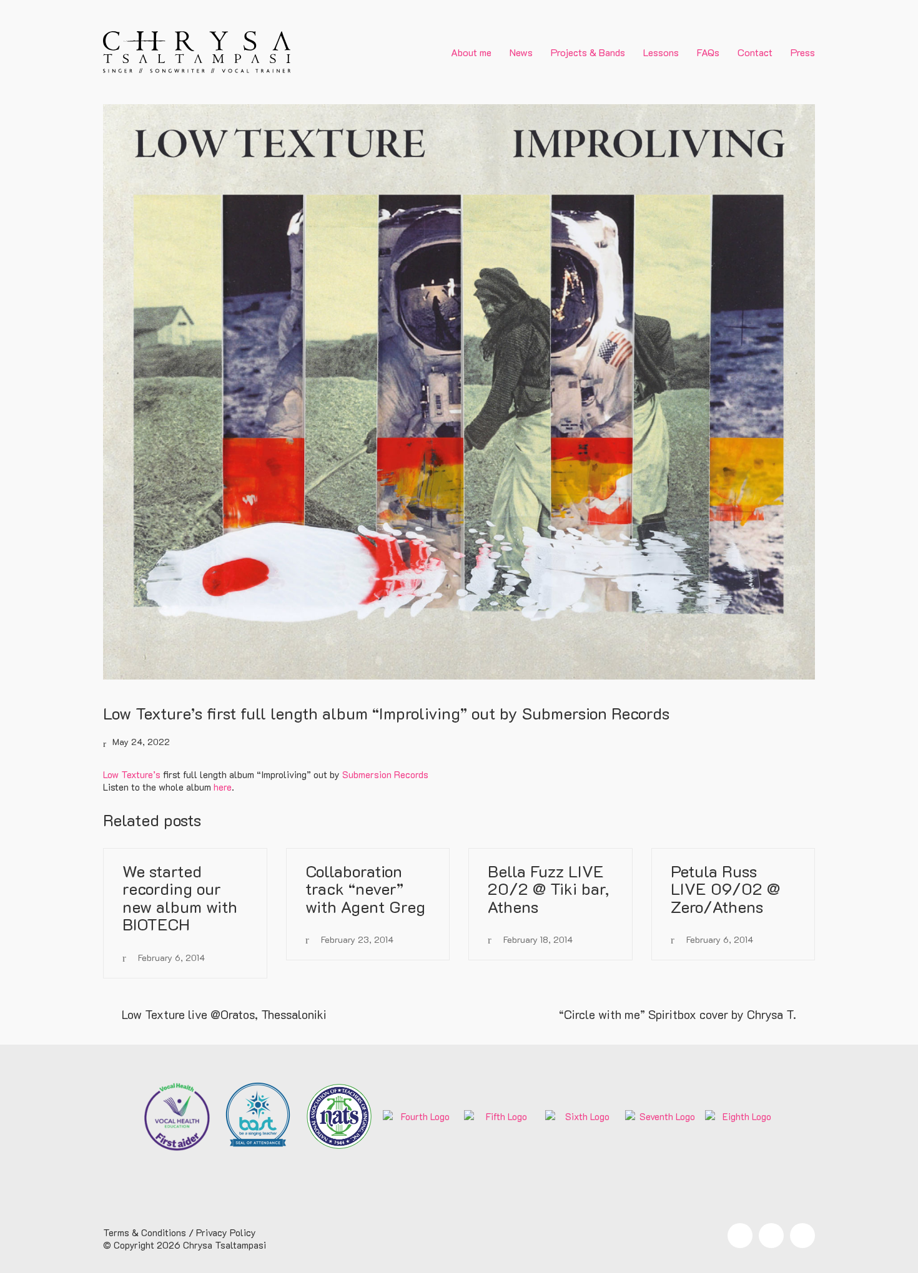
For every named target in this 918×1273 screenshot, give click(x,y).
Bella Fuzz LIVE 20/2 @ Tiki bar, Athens (548, 889)
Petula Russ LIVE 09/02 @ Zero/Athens (725, 889)
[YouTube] (802, 1235)
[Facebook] (740, 1235)
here (223, 787)
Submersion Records (385, 774)
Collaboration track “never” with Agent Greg (365, 889)
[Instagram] (771, 1235)
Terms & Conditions (144, 1232)
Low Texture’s (131, 774)
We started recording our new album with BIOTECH (179, 898)
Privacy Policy (226, 1232)
